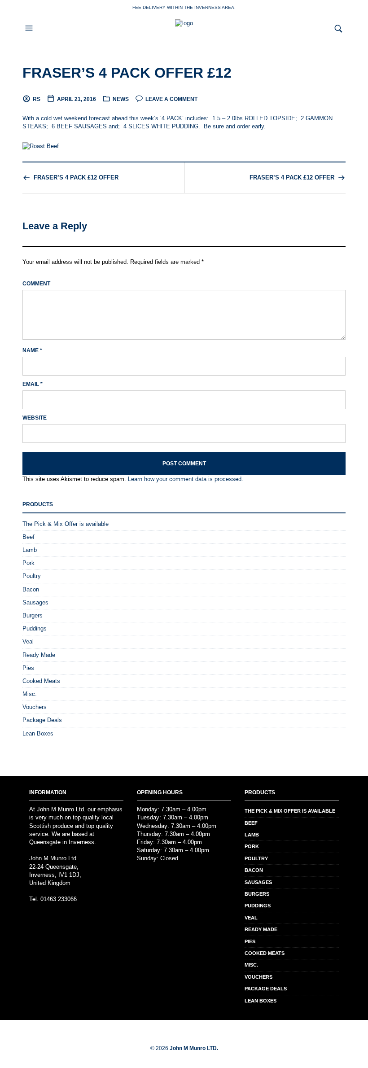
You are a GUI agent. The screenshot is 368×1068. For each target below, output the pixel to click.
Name (32, 350)
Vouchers (34, 707)
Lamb (29, 550)
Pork (28, 563)
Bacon (30, 589)
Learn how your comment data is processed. (185, 479)
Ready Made (38, 655)
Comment (36, 283)
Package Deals (42, 720)
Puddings (34, 628)
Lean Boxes (37, 733)
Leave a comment (171, 99)
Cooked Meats (41, 681)
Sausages (35, 602)
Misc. (29, 694)
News (121, 99)
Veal (28, 641)
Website (34, 418)
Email (32, 384)
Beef (28, 537)
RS (36, 99)
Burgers (32, 615)
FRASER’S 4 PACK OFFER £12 (127, 73)
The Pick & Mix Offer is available (65, 524)
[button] (30, 28)
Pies (28, 668)
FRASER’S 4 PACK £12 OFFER (76, 177)
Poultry (31, 576)
